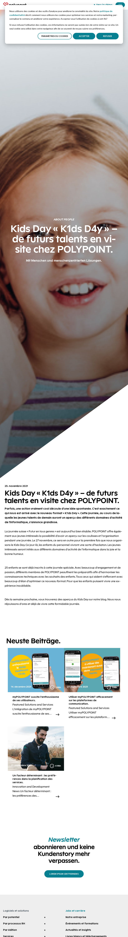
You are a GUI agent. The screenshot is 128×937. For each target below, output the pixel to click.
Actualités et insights (78, 930)
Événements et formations (82, 923)
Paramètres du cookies (54, 36)
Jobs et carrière (75, 910)
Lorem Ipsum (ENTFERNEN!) (64, 874)
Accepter (84, 36)
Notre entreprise (76, 917)
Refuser (107, 36)
